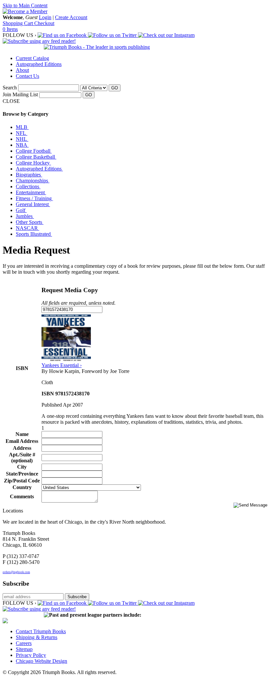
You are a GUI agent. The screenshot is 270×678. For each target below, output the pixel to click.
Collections (28, 186)
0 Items (10, 29)
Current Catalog (32, 58)
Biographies (29, 174)
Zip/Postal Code (22, 480)
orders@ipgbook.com (16, 572)
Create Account (71, 17)
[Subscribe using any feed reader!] (39, 41)
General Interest (33, 204)
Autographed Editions (39, 64)
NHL (22, 139)
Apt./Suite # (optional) (22, 457)
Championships (32, 180)
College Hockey (33, 163)
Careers (24, 643)
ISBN (22, 368)
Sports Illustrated (34, 234)
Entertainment (31, 192)
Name (22, 434)
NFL (21, 133)
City (22, 467)
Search (10, 87)
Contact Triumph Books (41, 631)
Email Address (22, 441)
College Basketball (36, 157)
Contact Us (27, 76)
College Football (34, 151)
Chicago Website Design (41, 661)
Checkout (44, 23)
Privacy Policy (31, 655)
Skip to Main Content (25, 5)
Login (45, 17)
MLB (22, 127)
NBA (22, 145)
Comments (22, 496)
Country (22, 487)
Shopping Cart (18, 23)
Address (22, 448)
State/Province (22, 474)
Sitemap (24, 649)
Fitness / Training (34, 198)
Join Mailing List (20, 94)
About (22, 70)
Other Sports (29, 222)
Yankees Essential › (61, 365)
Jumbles (25, 216)
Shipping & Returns (36, 637)
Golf (21, 210)
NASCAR (27, 228)
